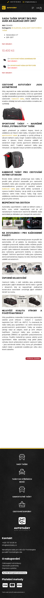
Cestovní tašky (17, 99)
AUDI (24, 28)
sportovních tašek (9, 135)
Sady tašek (22, 464)
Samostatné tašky (22, 496)
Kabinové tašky (8, 189)
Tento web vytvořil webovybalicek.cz (13, 592)
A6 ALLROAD (16, 28)
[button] (32, 8)
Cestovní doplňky (22, 511)
